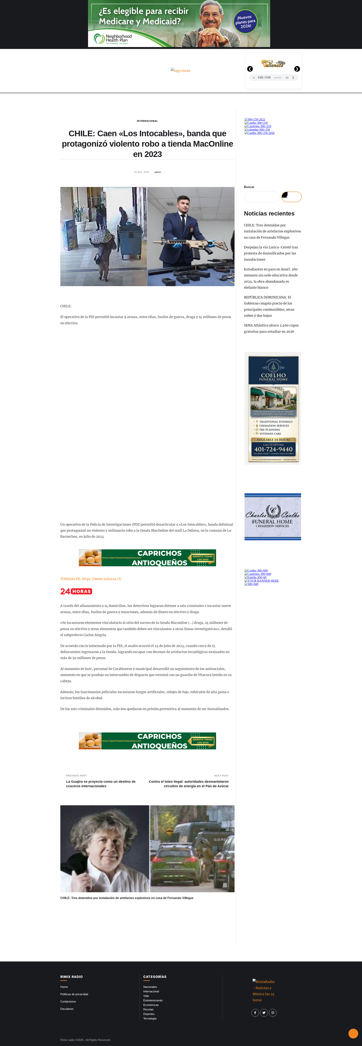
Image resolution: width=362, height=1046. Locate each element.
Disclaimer (67, 1008)
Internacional (147, 121)
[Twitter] (264, 1013)
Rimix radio (67, 1039)
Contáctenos (68, 1001)
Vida (146, 995)
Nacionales (150, 986)
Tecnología (149, 1018)
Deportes (149, 1014)
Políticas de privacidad (74, 994)
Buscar (249, 187)
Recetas (148, 1009)
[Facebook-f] (255, 1013)
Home (64, 986)
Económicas (151, 1004)
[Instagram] (273, 1013)
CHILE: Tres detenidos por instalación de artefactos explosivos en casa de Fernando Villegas (126, 898)
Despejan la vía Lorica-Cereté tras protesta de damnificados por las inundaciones (271, 253)
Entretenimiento (153, 1000)
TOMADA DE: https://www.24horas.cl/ (90, 579)
